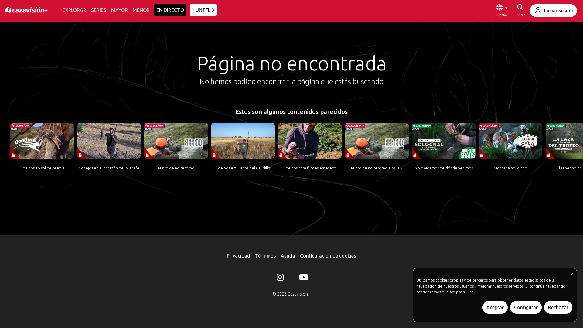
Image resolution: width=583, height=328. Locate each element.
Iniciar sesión (558, 10)
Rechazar (558, 307)
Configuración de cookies (328, 255)
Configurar (526, 307)
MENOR (141, 10)
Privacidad (238, 255)
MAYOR (119, 10)
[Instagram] (280, 278)
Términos (265, 255)
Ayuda (288, 255)
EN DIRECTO (170, 10)
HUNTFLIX (203, 10)
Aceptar (495, 307)
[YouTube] (303, 278)
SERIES (98, 10)
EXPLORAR (74, 10)
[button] (502, 10)
